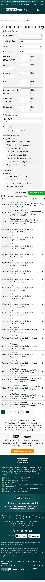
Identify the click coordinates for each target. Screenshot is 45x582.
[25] (32, 412)
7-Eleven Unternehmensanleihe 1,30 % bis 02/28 (19, 338)
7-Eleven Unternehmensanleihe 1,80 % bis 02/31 (19, 346)
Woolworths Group (35, 204)
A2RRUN (5, 271)
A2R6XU (5, 296)
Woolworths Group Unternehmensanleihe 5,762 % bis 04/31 (19, 221)
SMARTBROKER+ (33, 489)
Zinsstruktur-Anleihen (16, 180)
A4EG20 (5, 404)
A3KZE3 (5, 379)
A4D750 (5, 321)
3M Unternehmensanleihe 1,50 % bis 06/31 (19, 246)
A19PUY (5, 254)
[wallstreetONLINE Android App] (34, 537)
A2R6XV (5, 304)
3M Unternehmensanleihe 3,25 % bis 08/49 (19, 304)
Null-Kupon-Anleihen (16, 186)
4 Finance (34, 329)
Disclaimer (21, 521)
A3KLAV (5, 346)
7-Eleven (34, 338)
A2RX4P (5, 288)
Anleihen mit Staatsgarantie (16, 161)
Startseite (4, 21)
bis (32, 57)
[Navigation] (2, 10)
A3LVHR (5, 396)
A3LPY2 (5, 221)
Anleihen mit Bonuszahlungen (16, 183)
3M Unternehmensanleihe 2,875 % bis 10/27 (19, 254)
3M (31, 229)
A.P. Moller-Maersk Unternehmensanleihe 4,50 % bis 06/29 (19, 371)
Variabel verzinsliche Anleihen (16, 145)
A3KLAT (5, 363)
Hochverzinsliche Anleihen (16, 142)
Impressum (9, 521)
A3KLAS (5, 354)
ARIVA (16, 544)
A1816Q (5, 246)
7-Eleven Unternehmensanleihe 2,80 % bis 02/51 (19, 363)
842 (27, 412)
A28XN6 (5, 204)
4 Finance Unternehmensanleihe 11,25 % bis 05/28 (19, 329)
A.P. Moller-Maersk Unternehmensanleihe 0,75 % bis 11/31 (19, 379)
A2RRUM (5, 279)
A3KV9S (5, 213)
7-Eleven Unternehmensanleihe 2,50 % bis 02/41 (19, 354)
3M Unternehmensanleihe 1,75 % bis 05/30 (19, 237)
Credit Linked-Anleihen (16, 176)
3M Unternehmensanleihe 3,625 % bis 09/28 (19, 279)
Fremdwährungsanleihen (16, 155)
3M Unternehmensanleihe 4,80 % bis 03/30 (19, 321)
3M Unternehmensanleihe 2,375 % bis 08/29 (19, 296)
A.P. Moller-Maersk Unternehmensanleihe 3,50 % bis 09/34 (19, 404)
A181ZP (5, 329)
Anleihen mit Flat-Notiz (16, 152)
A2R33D (5, 371)
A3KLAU (5, 338)
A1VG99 (5, 229)
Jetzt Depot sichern (22, 498)
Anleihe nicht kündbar (16, 148)
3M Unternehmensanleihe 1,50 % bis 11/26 (19, 229)
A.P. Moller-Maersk (35, 371)
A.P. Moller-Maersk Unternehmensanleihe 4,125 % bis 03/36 (19, 396)
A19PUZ (5, 263)
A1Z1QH (5, 238)
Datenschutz (33, 521)
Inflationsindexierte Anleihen (16, 158)
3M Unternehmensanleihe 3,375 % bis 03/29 (19, 287)
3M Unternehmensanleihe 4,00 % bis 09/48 (19, 271)
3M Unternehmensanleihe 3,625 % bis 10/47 (19, 262)
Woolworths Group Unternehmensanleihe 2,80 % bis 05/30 (19, 204)
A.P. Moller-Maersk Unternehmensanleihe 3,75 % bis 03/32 (19, 388)
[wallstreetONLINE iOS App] (21, 537)
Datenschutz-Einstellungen (22, 523)
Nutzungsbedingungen (22, 525)
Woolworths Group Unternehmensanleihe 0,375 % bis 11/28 (19, 212)
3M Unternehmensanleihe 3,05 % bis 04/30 (19, 313)
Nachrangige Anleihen (16, 165)
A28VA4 (5, 313)
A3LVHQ (5, 388)
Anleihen (13, 21)
